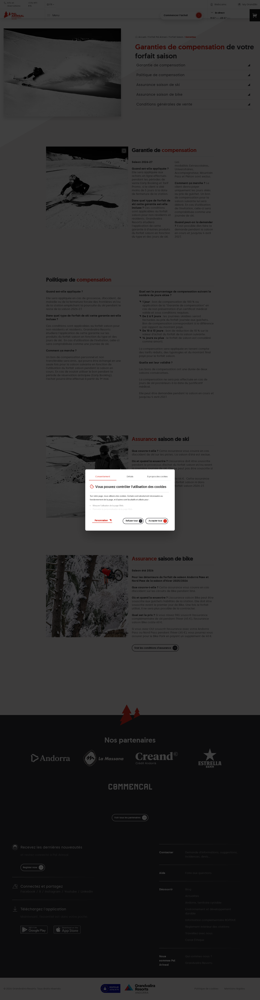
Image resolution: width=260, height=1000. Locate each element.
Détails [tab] (130, 476)
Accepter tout (155, 520)
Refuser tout (132, 520)
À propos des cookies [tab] (157, 476)
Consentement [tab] (102, 476)
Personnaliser (101, 520)
